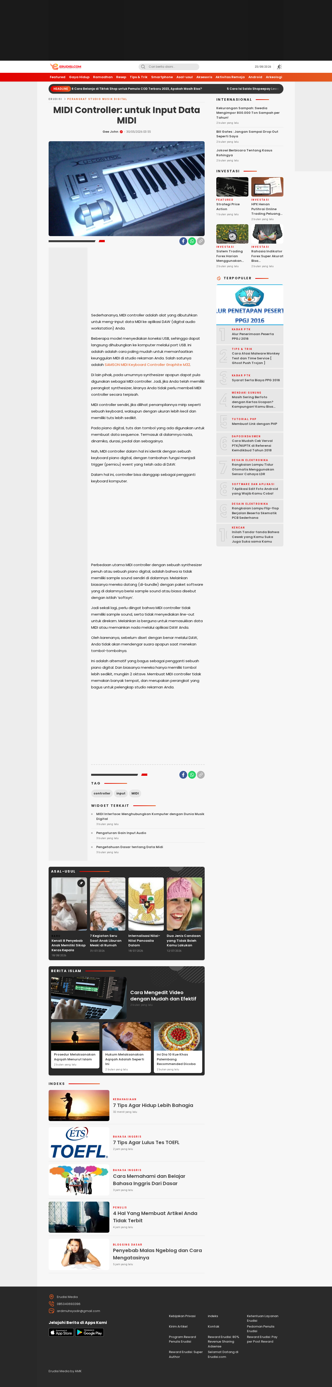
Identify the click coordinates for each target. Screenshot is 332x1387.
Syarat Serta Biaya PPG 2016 (256, 380)
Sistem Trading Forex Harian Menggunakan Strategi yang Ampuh (229, 260)
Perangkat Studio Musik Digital (97, 99)
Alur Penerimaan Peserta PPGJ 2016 (253, 336)
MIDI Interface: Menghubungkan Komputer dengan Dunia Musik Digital (150, 816)
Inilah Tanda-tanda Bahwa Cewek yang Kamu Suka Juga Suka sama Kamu (255, 537)
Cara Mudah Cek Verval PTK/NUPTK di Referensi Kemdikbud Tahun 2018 (252, 445)
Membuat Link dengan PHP (254, 423)
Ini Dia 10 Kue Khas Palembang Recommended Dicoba (176, 1059)
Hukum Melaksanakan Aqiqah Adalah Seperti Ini (124, 1059)
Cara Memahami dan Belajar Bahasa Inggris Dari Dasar (149, 1180)
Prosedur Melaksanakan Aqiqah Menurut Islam (75, 1057)
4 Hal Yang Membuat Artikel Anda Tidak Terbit (155, 1217)
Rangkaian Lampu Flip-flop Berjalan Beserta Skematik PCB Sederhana (255, 513)
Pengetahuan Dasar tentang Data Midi (129, 847)
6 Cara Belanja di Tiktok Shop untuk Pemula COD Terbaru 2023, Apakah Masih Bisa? (100, 89)
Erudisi (55, 99)
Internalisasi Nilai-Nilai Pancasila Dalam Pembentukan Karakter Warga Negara (144, 947)
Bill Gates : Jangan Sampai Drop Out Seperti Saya (247, 134)
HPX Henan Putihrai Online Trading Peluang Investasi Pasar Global (265, 213)
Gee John (110, 131)
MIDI (135, 793)
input (120, 793)
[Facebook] (183, 241)
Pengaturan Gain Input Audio (121, 833)
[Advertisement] (166, 30)
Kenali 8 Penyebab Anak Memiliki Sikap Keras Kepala (69, 945)
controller (102, 793)
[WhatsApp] (192, 241)
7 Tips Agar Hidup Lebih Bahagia (153, 1105)
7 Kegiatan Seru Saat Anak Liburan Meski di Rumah (106, 940)
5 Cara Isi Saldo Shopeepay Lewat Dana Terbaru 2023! (233, 89)
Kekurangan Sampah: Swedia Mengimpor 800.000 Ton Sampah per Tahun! (248, 113)
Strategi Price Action (228, 206)
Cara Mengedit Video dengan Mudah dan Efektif (163, 995)
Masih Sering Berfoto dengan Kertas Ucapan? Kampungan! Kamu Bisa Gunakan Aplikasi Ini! (252, 404)
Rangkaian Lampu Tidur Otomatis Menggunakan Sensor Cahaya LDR (253, 469)
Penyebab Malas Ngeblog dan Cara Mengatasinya (157, 1254)
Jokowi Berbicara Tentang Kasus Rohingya (244, 152)
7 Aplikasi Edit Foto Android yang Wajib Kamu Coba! (255, 491)
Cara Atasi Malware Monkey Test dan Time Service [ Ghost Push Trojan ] (256, 358)
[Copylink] (201, 241)
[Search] (143, 67)
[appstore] (61, 1335)
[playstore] (89, 1335)
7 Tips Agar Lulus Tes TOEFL (146, 1142)
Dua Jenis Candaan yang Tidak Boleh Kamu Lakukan (184, 940)
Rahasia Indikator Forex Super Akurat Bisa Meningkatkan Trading (267, 260)
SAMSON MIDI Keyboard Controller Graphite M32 (147, 364)
